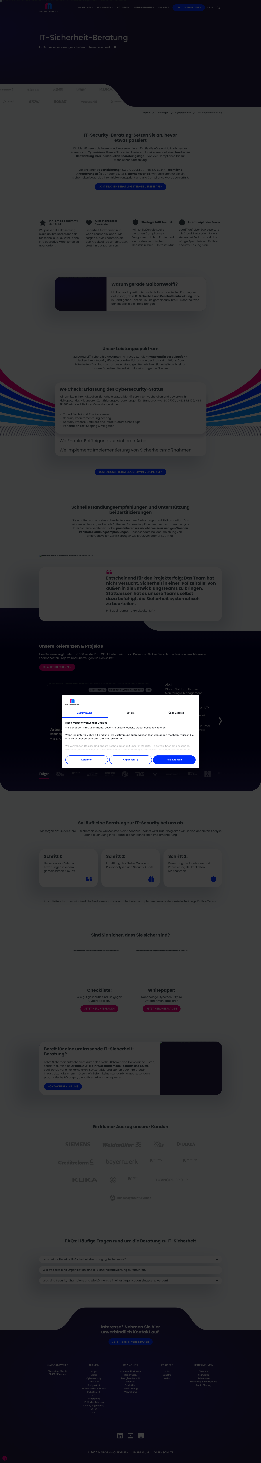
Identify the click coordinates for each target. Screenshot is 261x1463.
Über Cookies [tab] (176, 713)
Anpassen (129, 759)
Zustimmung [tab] (84, 713)
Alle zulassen (174, 759)
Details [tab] (130, 713)
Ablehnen (86, 759)
